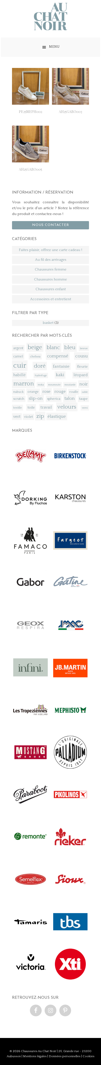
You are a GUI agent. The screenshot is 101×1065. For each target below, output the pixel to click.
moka (41, 384)
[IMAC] (70, 641)
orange (33, 392)
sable (85, 392)
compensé (57, 356)
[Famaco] (30, 556)
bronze (84, 348)
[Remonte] (30, 853)
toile (31, 407)
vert (17, 416)
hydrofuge (41, 375)
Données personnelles (64, 1056)
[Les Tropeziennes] (30, 726)
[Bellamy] (30, 472)
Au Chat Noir (50, 16)
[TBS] (70, 938)
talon (69, 398)
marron (23, 383)
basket (48, 323)
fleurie (82, 366)
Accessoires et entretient (50, 299)
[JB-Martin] (70, 684)
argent (18, 348)
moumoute (54, 384)
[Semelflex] (30, 895)
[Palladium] (70, 768)
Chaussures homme (50, 279)
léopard (81, 375)
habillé (19, 375)
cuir (19, 366)
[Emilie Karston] (70, 514)
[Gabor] (30, 599)
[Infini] (30, 684)
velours (66, 407)
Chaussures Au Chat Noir (38, 1051)
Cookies (88, 1056)
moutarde (70, 384)
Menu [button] (54, 47)
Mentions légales (35, 1056)
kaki (60, 375)
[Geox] (30, 641)
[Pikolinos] (70, 811)
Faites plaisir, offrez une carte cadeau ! (50, 250)
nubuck (18, 391)
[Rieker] (70, 853)
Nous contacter (50, 225)
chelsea (35, 356)
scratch (18, 399)
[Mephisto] (70, 726)
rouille (73, 391)
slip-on (36, 398)
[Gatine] (70, 599)
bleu (70, 347)
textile (17, 407)
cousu (81, 356)
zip (40, 416)
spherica (53, 399)
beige (35, 347)
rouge (60, 391)
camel (18, 356)
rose (46, 391)
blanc (53, 348)
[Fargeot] (70, 556)
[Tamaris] (30, 938)
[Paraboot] (30, 811)
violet (28, 417)
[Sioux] (70, 895)
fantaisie (61, 366)
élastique (57, 416)
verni (85, 407)
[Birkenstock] (70, 472)
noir (83, 384)
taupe (83, 399)
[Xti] (70, 980)
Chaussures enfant (51, 289)
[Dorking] (30, 514)
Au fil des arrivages (50, 260)
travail (46, 407)
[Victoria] (30, 980)
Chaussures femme (50, 269)
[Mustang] (30, 768)
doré (40, 366)
